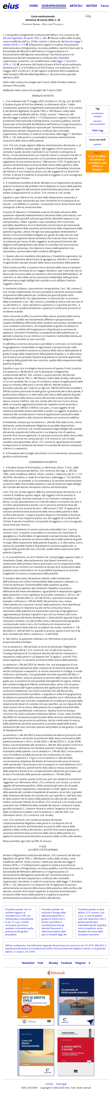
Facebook (66, 963)
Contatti (49, 1083)
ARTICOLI (76, 6)
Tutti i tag (97, 130)
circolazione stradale (97, 115)
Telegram (80, 963)
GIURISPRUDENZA (54, 6)
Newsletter (28, 963)
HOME (33, 6)
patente (97, 144)
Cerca (105, 6)
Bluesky (53, 963)
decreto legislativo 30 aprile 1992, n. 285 (25, 38)
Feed (40, 963)
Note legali (61, 1083)
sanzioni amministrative (97, 123)
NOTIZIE (91, 6)
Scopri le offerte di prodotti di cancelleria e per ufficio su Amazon (97, 163)
